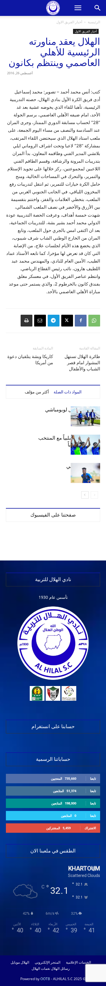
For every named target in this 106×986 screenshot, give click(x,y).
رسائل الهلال (60, 969)
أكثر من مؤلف (37, 392)
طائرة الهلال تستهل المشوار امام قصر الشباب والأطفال (82, 363)
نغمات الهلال (41, 969)
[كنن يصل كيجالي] (85, 473)
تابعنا (93, 778)
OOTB (45, 978)
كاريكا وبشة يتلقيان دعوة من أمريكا (30, 359)
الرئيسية (94, 21)
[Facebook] (81, 321)
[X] (67, 321)
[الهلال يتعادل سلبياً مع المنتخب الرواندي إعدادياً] (85, 445)
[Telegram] (53, 321)
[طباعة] (26, 321)
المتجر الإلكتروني (47, 962)
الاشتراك (90, 828)
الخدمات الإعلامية (78, 962)
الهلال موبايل (20, 962)
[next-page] (85, 495)
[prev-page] (94, 495)
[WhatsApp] (94, 321)
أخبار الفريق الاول (69, 21)
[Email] (40, 321)
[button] (77, 8)
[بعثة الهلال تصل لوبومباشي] (85, 416)
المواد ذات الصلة (68, 392)
